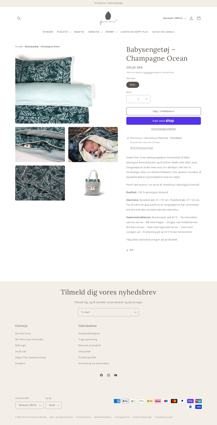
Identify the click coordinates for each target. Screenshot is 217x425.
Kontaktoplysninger (164, 417)
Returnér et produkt (89, 345)
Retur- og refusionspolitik (61, 417)
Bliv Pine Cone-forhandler (29, 339)
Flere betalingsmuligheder (163, 128)
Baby (133, 84)
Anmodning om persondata (93, 363)
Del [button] (131, 250)
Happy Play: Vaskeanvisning (30, 357)
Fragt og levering (87, 339)
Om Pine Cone (23, 333)
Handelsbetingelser (89, 333)
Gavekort (20, 363)
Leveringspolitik (122, 417)
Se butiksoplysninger (141, 148)
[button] (19, 18)
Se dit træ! (21, 351)
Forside (19, 46)
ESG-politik (84, 351)
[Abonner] (135, 312)
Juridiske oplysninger (142, 417)
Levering (147, 72)
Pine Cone (26, 417)
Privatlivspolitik (87, 357)
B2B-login (20, 345)
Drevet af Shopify (39, 417)
